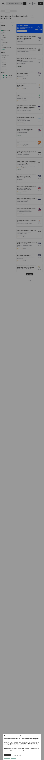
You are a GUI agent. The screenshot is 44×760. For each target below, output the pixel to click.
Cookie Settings (17, 755)
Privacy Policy (7, 758)
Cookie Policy (13, 758)
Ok (7, 755)
